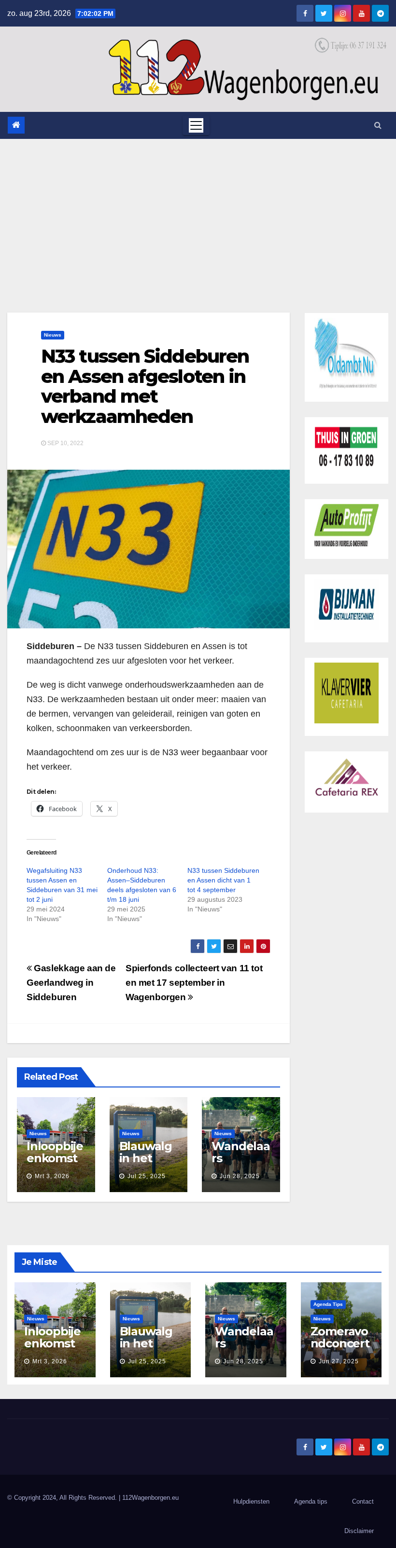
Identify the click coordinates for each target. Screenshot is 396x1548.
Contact (363, 1501)
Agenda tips (328, 1304)
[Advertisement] (198, 211)
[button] (378, 125)
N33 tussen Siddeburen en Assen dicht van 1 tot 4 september (223, 880)
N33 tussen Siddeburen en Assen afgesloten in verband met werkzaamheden (145, 386)
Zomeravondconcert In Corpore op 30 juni (340, 1349)
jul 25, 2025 (146, 1176)
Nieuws (52, 335)
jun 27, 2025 (339, 1361)
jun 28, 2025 (240, 1176)
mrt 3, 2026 (52, 1176)
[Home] (16, 125)
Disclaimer (359, 1530)
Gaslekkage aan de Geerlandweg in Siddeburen (71, 982)
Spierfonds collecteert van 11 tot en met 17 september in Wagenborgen (194, 982)
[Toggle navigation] (196, 125)
